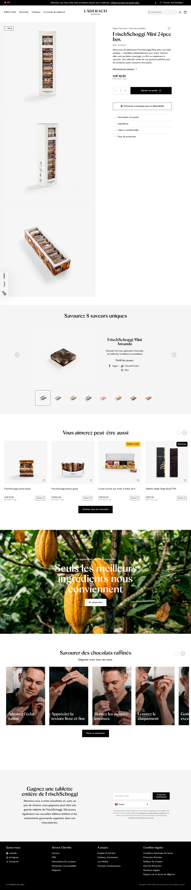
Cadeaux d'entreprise (108, 857)
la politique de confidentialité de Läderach (152, 813)
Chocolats (24, 12)
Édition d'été (10, 12)
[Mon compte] (180, 12)
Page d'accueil (120, 28)
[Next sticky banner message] (155, 2)
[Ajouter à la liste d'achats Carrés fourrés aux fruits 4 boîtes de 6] (138, 480)
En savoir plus (95, 602)
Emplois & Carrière (106, 853)
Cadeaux (36, 12)
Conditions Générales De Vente (158, 853)
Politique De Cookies (153, 862)
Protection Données (152, 857)
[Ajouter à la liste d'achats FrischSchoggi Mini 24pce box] (169, 28)
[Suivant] (185, 433)
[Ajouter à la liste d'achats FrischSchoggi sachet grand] (43, 480)
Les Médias (103, 862)
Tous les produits (137, 28)
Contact (56, 853)
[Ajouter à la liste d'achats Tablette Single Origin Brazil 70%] (185, 480)
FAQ (54, 857)
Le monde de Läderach (54, 12)
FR (8, 3)
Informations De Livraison (64, 862)
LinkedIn (13, 853)
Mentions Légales (151, 870)
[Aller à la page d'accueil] (95, 12)
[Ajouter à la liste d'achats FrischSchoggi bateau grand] (91, 480)
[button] (142, 117)
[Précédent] (178, 433)
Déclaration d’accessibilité (64, 866)
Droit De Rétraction (152, 866)
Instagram (14, 857)
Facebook (13, 862)
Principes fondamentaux (109, 866)
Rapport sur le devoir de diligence (159, 874)
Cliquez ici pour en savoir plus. (125, 3)
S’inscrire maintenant (161, 796)
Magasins (56, 870)
